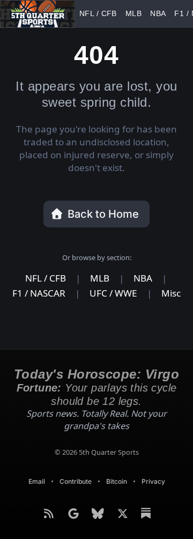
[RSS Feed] (50, 500)
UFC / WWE (113, 281)
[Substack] (145, 500)
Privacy (155, 468)
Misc (170, 281)
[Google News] (74, 500)
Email (35, 468)
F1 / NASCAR (166, 13)
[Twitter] (124, 500)
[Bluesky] (99, 500)
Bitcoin (117, 468)
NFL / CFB (91, 13)
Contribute (75, 468)
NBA (136, 13)
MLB (117, 13)
